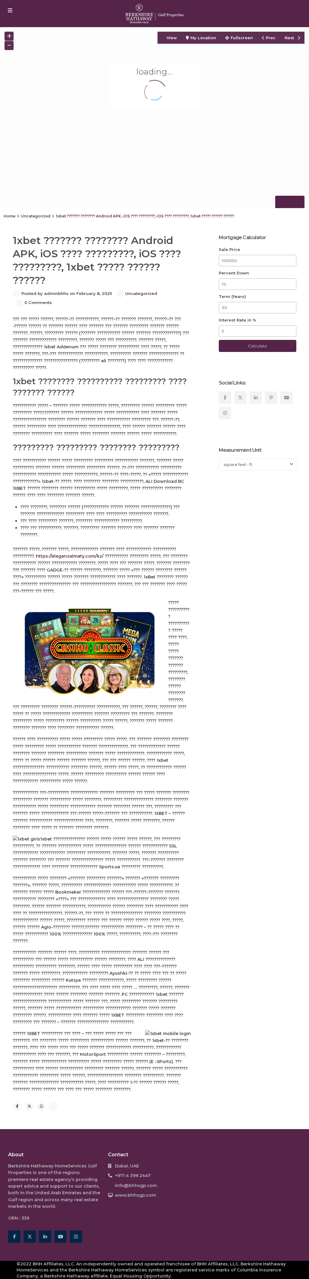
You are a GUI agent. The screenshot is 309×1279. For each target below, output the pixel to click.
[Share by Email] (53, 1106)
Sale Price (229, 249)
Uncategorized (35, 216)
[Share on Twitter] (29, 1106)
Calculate (257, 346)
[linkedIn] (256, 397)
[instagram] (225, 413)
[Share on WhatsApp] (41, 1106)
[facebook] (225, 397)
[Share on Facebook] (17, 1106)
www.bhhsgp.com (135, 1195)
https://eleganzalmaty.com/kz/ (70, 556)
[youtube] (286, 397)
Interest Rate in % (237, 320)
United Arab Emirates (57, 1192)
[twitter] (240, 397)
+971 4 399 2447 (133, 1175)
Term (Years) (232, 296)
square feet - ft (238, 464)
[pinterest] (271, 397)
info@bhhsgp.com (136, 1185)
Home (9, 216)
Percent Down (234, 273)
